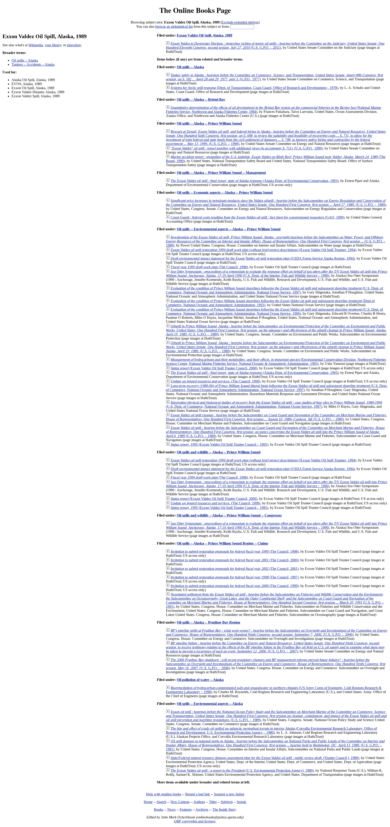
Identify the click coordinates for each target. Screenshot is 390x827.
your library (53, 45)
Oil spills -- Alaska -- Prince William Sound (209, 123)
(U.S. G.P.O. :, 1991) (275, 600)
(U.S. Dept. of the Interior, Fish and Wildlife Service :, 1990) (276, 273)
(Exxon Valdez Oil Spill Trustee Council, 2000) (214, 368)
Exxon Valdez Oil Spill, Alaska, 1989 (204, 35)
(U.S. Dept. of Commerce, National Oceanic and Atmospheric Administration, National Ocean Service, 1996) (274, 311)
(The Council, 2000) (235, 560)
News (171, 809)
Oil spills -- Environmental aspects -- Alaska (210, 704)
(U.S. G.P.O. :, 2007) (275, 647)
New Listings (180, 802)
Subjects (227, 802)
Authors (199, 802)
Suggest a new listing (229, 794)
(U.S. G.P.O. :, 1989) (276, 203)
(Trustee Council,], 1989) (265, 758)
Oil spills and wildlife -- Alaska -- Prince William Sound (218, 452)
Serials (241, 802)
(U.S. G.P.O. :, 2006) (276, 632)
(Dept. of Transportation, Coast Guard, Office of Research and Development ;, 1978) (254, 88)
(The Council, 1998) (209, 267)
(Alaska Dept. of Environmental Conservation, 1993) (255, 181)
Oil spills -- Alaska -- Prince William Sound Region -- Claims (222, 543)
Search (161, 802)
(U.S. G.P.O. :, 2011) (275, 45)
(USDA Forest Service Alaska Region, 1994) (263, 258)
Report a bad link (197, 794)
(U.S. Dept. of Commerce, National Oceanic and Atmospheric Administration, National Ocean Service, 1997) (274, 290)
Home (148, 802)
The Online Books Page (195, 10)
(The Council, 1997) (235, 577)
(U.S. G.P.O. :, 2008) (275, 664)
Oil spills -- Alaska (25, 60)
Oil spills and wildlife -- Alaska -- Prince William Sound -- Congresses (229, 515)
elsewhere (74, 45)
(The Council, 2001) (235, 569)
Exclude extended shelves (240, 22)
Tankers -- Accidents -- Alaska (33, 64)
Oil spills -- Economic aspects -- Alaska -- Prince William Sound (225, 192)
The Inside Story (224, 809)
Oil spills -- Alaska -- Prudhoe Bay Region (208, 622)
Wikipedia (35, 45)
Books (158, 809)
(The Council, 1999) (215, 381)
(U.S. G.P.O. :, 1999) (276, 138)
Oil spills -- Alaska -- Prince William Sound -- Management (221, 173)
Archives (201, 809)
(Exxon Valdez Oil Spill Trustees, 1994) (263, 250)
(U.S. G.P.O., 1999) (247, 148)
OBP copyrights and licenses (194, 821)
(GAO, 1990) (257, 217)
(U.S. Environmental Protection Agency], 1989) (242, 770)
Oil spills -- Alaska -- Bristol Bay (201, 99)
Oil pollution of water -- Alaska (200, 680)
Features (186, 809)
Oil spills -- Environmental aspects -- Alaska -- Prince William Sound (229, 229)
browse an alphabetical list (174, 26)
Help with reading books (163, 794)
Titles (213, 802)
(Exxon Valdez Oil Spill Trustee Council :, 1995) (219, 444)
